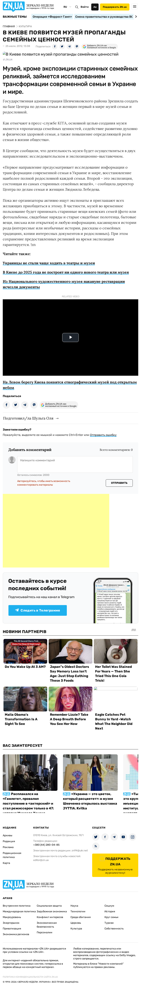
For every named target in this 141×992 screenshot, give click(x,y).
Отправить (119, 482)
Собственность (114, 928)
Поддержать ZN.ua (115, 7)
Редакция (9, 841)
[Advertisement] (56, 531)
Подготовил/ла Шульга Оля (28, 418)
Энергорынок (11, 922)
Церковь (75, 922)
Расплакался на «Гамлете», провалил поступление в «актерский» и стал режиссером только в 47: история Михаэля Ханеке (28, 803)
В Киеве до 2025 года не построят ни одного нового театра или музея (66, 272)
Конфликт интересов (50, 917)
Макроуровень (12, 917)
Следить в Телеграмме (40, 610)
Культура (76, 928)
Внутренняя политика (16, 905)
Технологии (77, 911)
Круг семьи (111, 917)
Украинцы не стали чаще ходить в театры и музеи (49, 263)
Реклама (8, 847)
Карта (6, 863)
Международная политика (19, 911)
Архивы (7, 835)
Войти (85, 6)
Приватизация (12, 928)
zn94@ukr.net (80, 850)
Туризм (109, 922)
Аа (95, 7)
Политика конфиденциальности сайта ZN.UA (30, 977)
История (109, 911)
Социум (109, 905)
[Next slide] (135, 16)
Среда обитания (80, 917)
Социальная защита (49, 905)
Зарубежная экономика (52, 911)
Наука (74, 905)
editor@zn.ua (41, 860)
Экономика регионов (16, 934)
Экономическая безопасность (47, 924)
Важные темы (15, 16)
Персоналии (44, 932)
